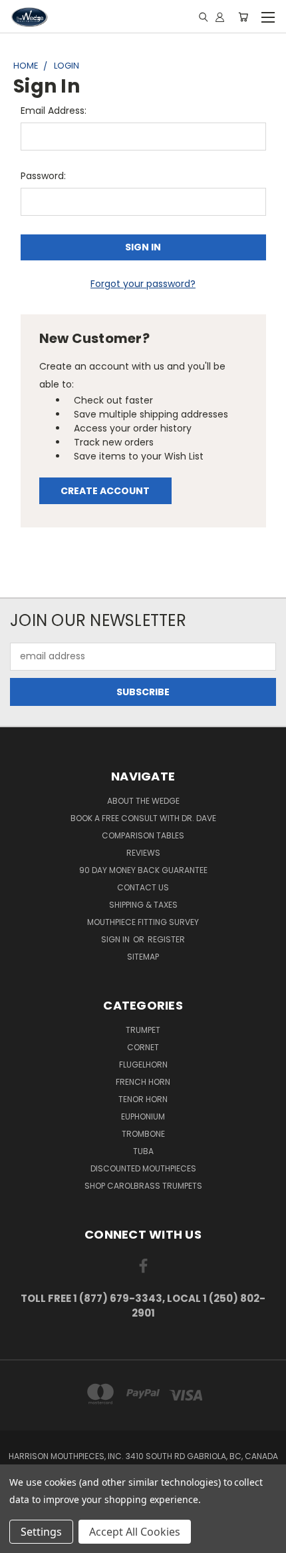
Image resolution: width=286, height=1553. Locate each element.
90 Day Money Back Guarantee (143, 870)
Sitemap (143, 956)
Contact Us (143, 887)
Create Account (105, 490)
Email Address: (53, 110)
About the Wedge (143, 800)
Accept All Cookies (134, 1531)
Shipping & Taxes (143, 904)
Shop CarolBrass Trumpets (143, 1185)
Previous (20, 1539)
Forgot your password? (143, 283)
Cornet (143, 1047)
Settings (41, 1531)
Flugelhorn (143, 1064)
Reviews (143, 852)
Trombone (143, 1133)
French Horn (143, 1081)
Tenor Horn (143, 1099)
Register (166, 939)
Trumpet (143, 1030)
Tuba (143, 1151)
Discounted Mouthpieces (143, 1168)
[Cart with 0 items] (243, 17)
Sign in (116, 939)
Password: (43, 175)
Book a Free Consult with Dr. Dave (143, 818)
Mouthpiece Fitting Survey (143, 922)
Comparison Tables (143, 835)
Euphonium (143, 1116)
